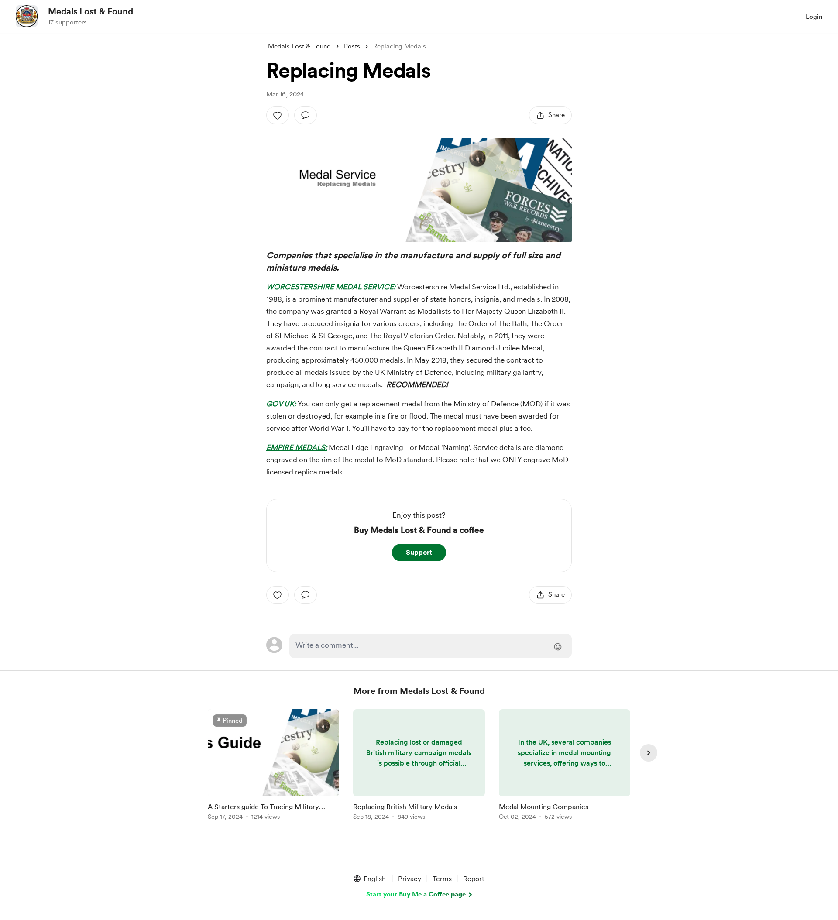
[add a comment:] (305, 115)
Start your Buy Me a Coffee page (416, 894)
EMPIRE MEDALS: (296, 447)
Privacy (409, 879)
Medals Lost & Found (90, 11)
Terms (442, 879)
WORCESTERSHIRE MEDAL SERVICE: (330, 286)
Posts (352, 46)
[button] (369, 879)
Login (814, 17)
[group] (273, 766)
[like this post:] (277, 115)
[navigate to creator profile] (27, 16)
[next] (648, 753)
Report (473, 879)
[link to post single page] (273, 766)
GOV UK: (281, 403)
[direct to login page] (430, 646)
